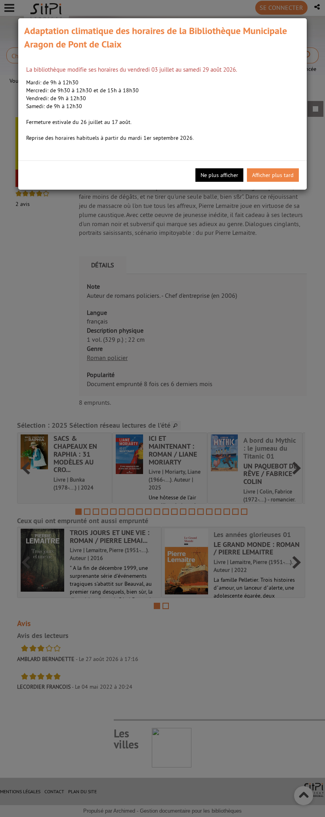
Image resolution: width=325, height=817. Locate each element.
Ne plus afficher (219, 175)
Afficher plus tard (273, 175)
